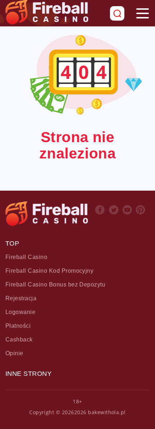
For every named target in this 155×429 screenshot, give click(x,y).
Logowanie (20, 312)
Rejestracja (20, 298)
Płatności (18, 326)
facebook (100, 216)
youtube (128, 216)
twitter (114, 216)
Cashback (19, 339)
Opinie (14, 353)
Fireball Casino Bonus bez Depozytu (55, 284)
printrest (141, 216)
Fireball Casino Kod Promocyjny (49, 271)
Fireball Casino (26, 257)
